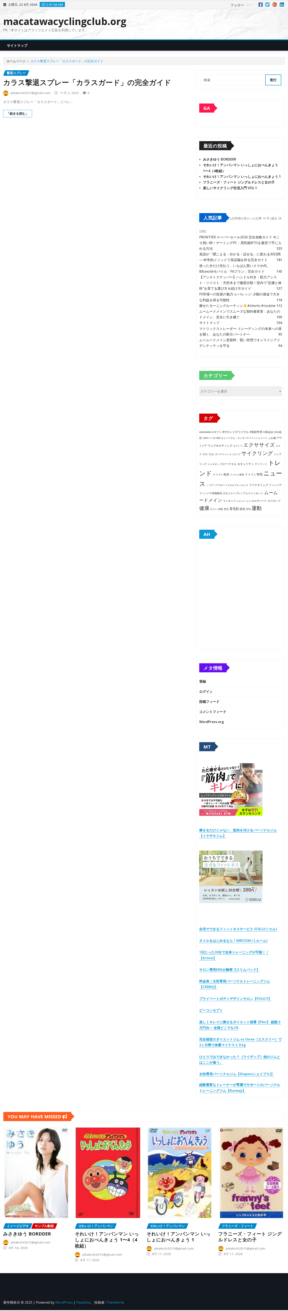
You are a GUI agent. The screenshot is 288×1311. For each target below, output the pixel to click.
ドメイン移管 (237, 474)
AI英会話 (268, 432)
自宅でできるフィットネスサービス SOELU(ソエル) (238, 929)
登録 (202, 681)
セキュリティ (245, 464)
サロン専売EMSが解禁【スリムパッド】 (229, 969)
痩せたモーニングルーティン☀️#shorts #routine (237, 305)
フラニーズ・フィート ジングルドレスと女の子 (239, 182)
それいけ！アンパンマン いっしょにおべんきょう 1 (242, 176)
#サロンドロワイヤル (235, 432)
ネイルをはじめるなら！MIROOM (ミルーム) (233, 940)
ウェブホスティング (220, 445)
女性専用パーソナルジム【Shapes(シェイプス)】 (236, 1074)
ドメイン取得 (221, 474)
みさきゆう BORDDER (219, 159)
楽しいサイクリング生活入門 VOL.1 (230, 188)
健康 (204, 507)
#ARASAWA (205, 432)
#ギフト (217, 432)
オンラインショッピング (228, 454)
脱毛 (242, 509)
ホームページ (16, 61)
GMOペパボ (209, 437)
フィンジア (275, 485)
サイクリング (257, 453)
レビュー (241, 500)
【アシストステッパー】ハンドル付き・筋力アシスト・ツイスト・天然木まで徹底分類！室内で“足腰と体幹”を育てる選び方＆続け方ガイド (240, 283)
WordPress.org (211, 721)
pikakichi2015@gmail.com (30, 93)
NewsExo (83, 1302)
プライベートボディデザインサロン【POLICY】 (235, 998)
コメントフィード (212, 711)
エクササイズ (259, 444)
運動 (257, 507)
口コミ (213, 509)
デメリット (261, 464)
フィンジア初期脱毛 (210, 493)
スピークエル (228, 464)
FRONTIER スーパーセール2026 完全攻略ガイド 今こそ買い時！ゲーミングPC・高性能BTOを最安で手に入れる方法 (240, 243)
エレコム (208, 454)
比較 (220, 509)
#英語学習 (256, 432)
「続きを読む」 (18, 113)
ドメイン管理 (253, 474)
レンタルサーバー (257, 500)
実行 (273, 80)
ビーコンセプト (211, 1010)
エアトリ (237, 445)
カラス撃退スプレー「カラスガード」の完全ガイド (67, 61)
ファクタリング (258, 485)
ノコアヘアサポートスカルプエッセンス (227, 485)
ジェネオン (213, 464)
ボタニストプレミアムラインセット (243, 493)
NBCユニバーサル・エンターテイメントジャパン (242, 437)
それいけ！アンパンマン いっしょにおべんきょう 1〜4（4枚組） (107, 1239)
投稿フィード (209, 701)
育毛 (226, 509)
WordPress (64, 1302)
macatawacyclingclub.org (64, 21)
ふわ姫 (272, 438)
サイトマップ (17, 45)
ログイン (206, 691)
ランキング (229, 500)
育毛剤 (234, 509)
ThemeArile (115, 1302)
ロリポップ (274, 500)
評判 (248, 509)
